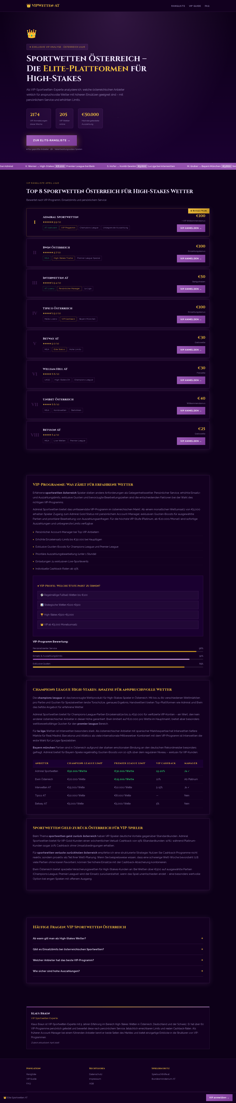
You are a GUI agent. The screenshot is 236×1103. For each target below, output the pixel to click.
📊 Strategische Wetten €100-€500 (60, 604)
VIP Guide (195, 6)
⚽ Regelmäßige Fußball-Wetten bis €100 (64, 595)
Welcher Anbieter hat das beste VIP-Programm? (118, 960)
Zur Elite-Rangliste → (51, 140)
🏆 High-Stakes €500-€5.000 (57, 614)
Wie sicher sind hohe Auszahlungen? (118, 971)
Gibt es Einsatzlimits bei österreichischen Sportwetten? (118, 949)
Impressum (95, 1079)
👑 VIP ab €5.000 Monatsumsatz (58, 624)
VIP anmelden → (191, 228)
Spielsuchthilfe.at (160, 1074)
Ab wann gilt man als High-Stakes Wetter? (118, 938)
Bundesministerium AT (164, 1079)
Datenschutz (95, 1074)
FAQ (207, 6)
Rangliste (178, 6)
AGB (91, 1083)
